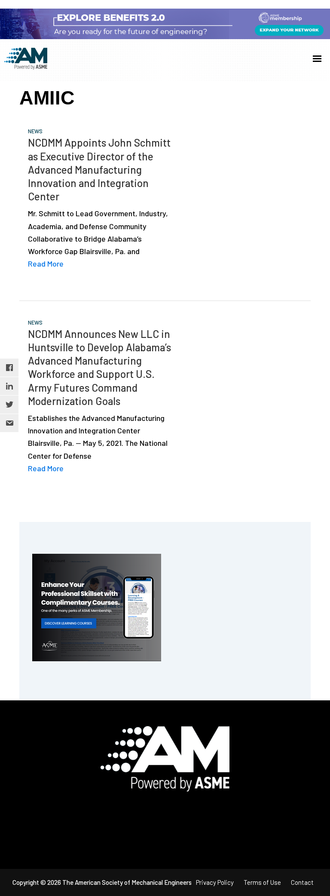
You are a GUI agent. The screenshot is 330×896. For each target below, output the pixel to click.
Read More (46, 263)
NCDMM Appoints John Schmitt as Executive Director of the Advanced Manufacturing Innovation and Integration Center (99, 169)
